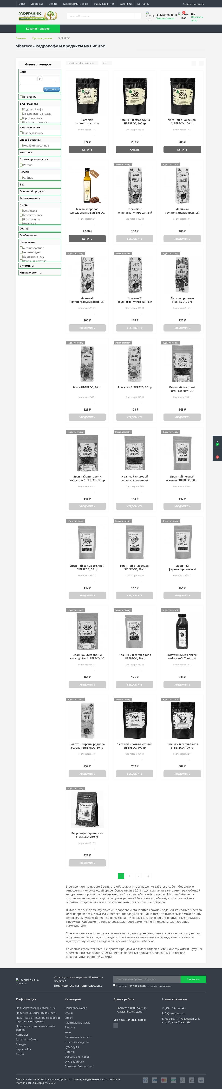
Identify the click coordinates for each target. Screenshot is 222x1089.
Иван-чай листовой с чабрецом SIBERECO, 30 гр (87, 478)
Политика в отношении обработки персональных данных (38, 1019)
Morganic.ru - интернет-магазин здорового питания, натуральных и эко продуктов (68, 1079)
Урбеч (69, 1017)
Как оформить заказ (76, 4)
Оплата (53, 4)
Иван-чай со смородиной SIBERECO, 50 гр (87, 567)
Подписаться (193, 979)
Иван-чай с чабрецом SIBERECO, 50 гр (135, 567)
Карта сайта (23, 1049)
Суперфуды (72, 1047)
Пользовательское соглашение (36, 1008)
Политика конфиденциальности (36, 1013)
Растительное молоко (78, 1037)
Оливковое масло (76, 1008)
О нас (22, 4)
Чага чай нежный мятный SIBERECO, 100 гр (134, 745)
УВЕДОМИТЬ (135, 238)
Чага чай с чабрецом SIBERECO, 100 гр (182, 121)
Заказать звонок (165, 18)
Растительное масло (78, 1022)
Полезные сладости (77, 1042)
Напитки (70, 1052)
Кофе (68, 1032)
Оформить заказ (197, 18)
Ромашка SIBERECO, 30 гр (135, 387)
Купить (87, 149)
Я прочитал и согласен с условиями (143, 985)
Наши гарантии (104, 4)
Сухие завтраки (74, 1061)
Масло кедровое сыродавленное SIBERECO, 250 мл (87, 212)
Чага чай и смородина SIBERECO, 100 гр (135, 121)
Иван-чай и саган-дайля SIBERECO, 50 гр (134, 656)
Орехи (69, 1013)
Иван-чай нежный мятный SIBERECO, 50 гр (182, 478)
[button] (217, 454)
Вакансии (126, 4)
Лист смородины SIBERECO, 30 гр (182, 300)
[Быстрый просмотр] (105, 80)
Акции (20, 1054)
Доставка (37, 4)
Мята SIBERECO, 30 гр (87, 387)
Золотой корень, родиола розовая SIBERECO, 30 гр (87, 745)
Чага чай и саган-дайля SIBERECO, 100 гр (182, 745)
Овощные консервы (77, 1056)
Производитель (42, 38)
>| (148, 876)
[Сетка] (201, 63)
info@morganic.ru (173, 1013)
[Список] (193, 63)
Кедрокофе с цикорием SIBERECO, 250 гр (87, 835)
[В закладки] (104, 75)
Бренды (21, 1044)
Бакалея (70, 1027)
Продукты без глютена (79, 1066)
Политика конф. (137, 985)
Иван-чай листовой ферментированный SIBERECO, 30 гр (135, 480)
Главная (21, 38)
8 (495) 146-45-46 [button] (173, 1008)
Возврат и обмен (26, 1039)
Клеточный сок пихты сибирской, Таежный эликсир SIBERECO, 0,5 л (182, 658)
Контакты (143, 4)
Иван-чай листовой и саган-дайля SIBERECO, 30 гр (87, 658)
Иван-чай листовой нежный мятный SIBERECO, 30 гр (182, 391)
